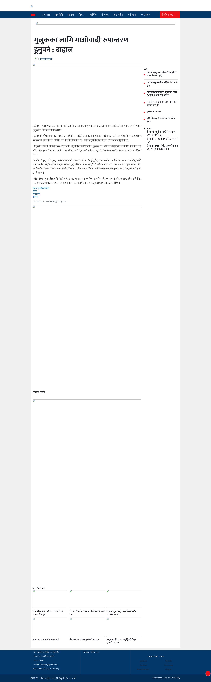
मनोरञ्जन (132, 15)
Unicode (168, 661)
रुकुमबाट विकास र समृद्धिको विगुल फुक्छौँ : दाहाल (121, 641)
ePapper (168, 669)
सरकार (35, 197)
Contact (143, 665)
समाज (71, 15)
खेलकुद (105, 15)
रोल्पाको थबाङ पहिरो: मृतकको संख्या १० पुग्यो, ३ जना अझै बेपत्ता (162, 147)
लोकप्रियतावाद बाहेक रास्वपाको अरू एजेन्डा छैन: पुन (48, 613)
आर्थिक (93, 15)
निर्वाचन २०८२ (168, 15)
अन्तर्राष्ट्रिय (118, 15)
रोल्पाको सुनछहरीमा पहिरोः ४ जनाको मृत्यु (162, 140)
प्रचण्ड (35, 191)
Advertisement (143, 669)
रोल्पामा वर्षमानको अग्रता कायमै (46, 640)
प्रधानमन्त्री (36, 194)
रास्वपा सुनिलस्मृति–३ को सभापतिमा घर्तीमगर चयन (122, 613)
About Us (143, 661)
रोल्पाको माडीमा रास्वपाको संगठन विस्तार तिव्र (87, 613)
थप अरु (144, 15)
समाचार (46, 15)
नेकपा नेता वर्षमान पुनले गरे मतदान (84, 640)
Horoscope (168, 665)
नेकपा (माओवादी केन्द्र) (41, 188)
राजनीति (59, 15)
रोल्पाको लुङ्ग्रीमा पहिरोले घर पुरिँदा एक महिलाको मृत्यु (161, 133)
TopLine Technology (172, 677)
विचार (81, 15)
